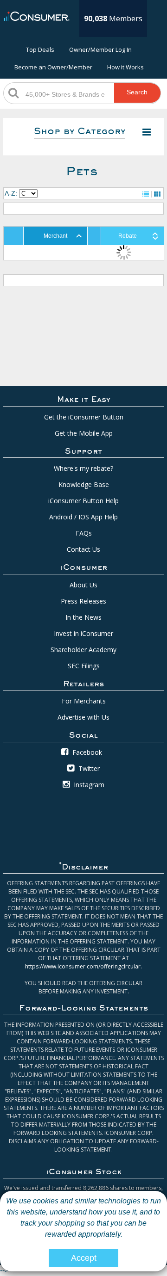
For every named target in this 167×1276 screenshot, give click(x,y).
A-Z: (11, 193)
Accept (83, 1258)
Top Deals (40, 49)
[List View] (145, 194)
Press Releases (83, 601)
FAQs (84, 533)
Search (137, 92)
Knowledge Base (83, 484)
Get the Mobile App (84, 433)
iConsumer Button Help (83, 500)
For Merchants (84, 701)
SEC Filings (84, 665)
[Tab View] (157, 194)
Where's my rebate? (83, 468)
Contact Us (83, 549)
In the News (83, 617)
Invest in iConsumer (83, 633)
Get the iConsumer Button (83, 417)
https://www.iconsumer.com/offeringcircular (83, 966)
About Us (83, 584)
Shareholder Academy (83, 649)
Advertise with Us (83, 717)
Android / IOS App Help (83, 516)
